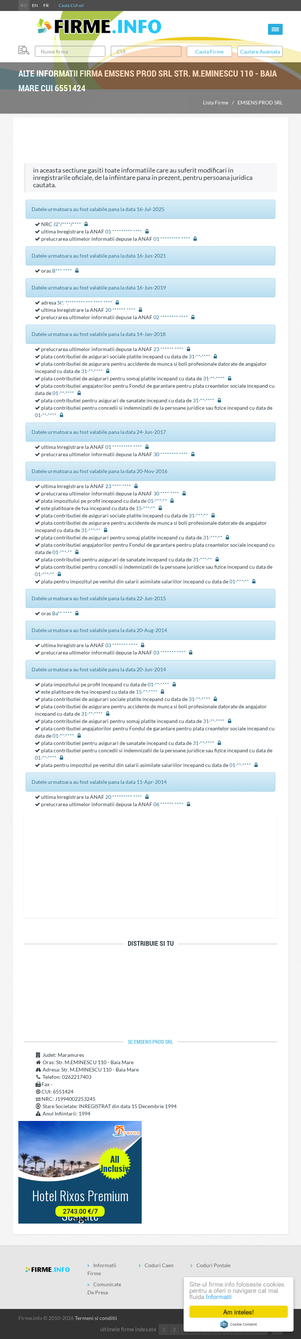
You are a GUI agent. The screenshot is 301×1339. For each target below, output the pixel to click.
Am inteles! (238, 1311)
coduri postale (213, 1265)
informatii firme (101, 1269)
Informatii (219, 1296)
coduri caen (159, 1265)
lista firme (215, 102)
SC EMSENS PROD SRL (150, 1042)
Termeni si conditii (96, 1318)
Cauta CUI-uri (71, 5)
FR (46, 5)
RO (24, 5)
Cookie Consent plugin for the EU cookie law (238, 1324)
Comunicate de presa (104, 1288)
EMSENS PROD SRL (260, 102)
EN (35, 5)
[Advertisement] (150, 137)
